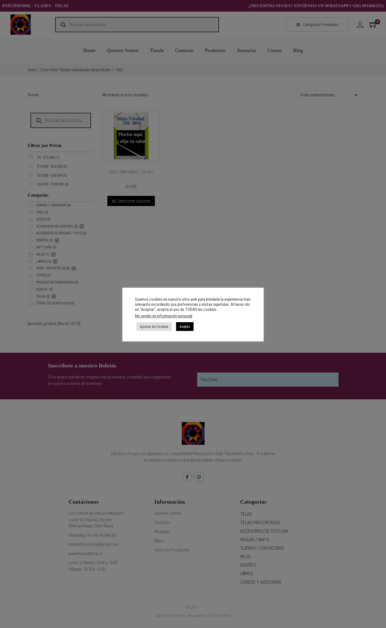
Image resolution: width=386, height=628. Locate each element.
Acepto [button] (184, 326)
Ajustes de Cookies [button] (154, 326)
